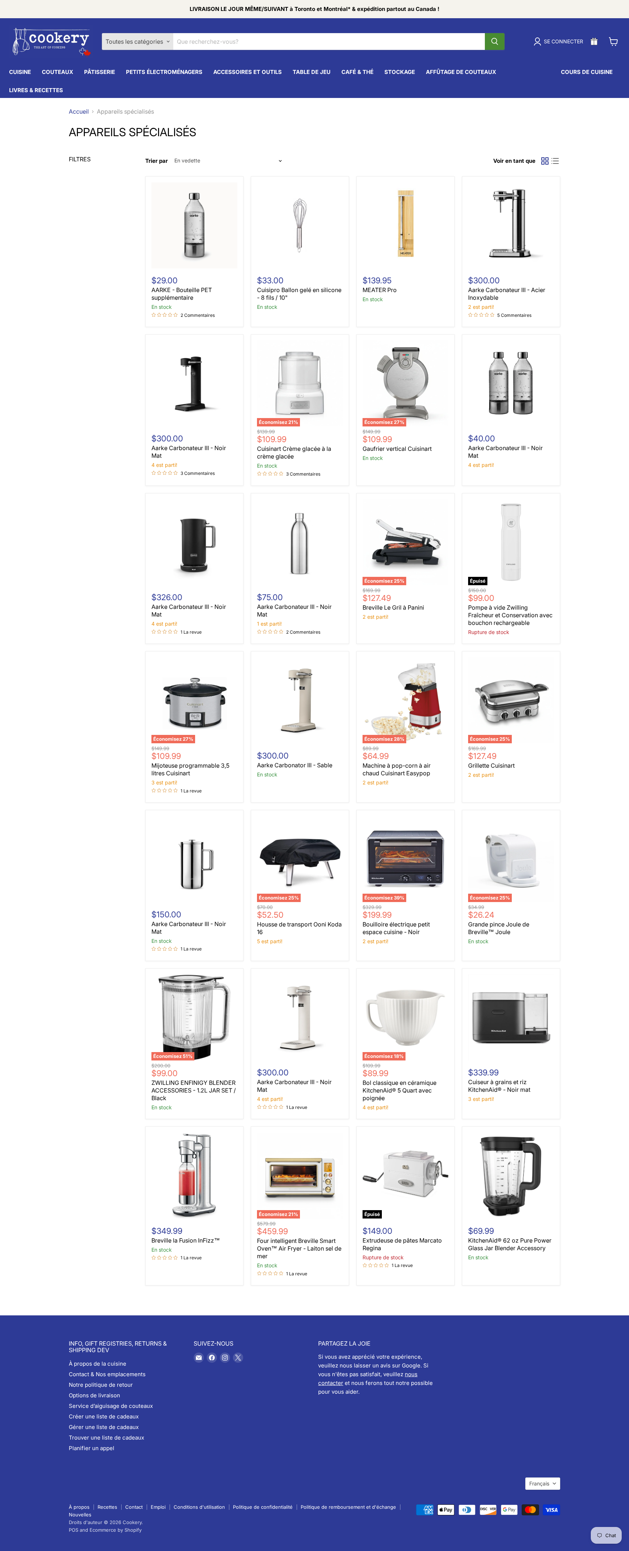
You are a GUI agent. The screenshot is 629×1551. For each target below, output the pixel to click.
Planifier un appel (91, 1448)
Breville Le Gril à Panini (393, 607)
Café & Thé (357, 71)
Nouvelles (80, 1514)
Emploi (158, 1507)
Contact (134, 1507)
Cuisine (20, 71)
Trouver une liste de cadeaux (106, 1437)
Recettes (107, 1507)
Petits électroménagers (164, 71)
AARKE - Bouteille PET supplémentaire (181, 293)
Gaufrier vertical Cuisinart (397, 448)
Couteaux (57, 71)
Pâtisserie (99, 71)
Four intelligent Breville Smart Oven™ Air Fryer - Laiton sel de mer (299, 1248)
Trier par (156, 161)
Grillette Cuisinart (491, 765)
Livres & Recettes (36, 90)
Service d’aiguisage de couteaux (111, 1405)
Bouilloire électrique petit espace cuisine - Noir (396, 928)
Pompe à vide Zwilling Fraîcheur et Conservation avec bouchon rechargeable (510, 615)
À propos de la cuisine (97, 1363)
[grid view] (545, 161)
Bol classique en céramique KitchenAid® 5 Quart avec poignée (399, 1090)
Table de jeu (312, 71)
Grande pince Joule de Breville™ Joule (498, 928)
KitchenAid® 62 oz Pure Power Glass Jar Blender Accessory (509, 1244)
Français (539, 1483)
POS (73, 1530)
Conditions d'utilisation (199, 1507)
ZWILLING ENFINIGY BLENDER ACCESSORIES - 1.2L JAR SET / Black (193, 1090)
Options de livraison (94, 1395)
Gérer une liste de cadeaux (104, 1427)
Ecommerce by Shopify (116, 1530)
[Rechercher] (495, 41)
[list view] (555, 161)
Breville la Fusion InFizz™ (185, 1240)
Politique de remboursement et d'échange (348, 1507)
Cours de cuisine (587, 71)
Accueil (79, 111)
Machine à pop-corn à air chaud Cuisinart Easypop (397, 769)
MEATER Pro (380, 290)
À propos (79, 1507)
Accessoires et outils (247, 71)
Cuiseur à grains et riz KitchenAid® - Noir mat (499, 1085)
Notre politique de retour (101, 1384)
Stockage (399, 71)
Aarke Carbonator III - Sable (294, 765)
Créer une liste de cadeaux (104, 1416)
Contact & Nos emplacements (107, 1374)
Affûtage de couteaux (461, 71)
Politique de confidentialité (263, 1507)
